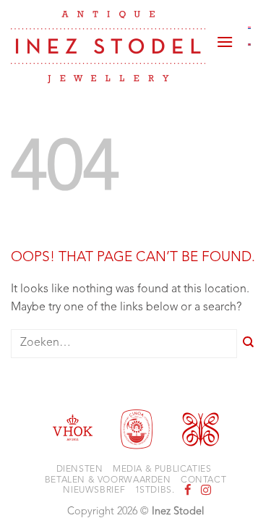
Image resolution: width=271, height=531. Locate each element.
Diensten (79, 469)
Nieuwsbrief (94, 490)
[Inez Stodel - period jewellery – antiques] (108, 47)
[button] (224, 36)
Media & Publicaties (162, 469)
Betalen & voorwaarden (108, 480)
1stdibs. (155, 490)
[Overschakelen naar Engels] (249, 45)
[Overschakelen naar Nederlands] (249, 27)
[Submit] (248, 344)
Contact (203, 480)
